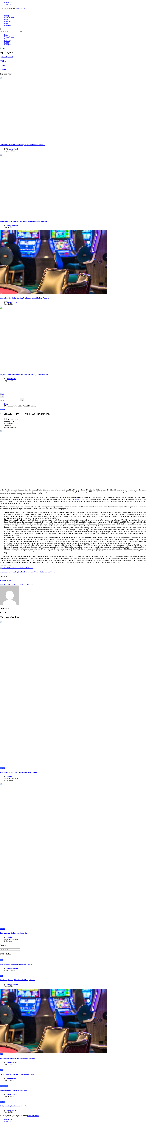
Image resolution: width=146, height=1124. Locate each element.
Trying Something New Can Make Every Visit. (14, 1106)
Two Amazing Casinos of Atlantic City (14, 933)
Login (18, 8)
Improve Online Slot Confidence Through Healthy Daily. (17, 1074)
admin (9, 776)
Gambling (7, 21)
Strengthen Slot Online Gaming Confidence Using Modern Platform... (25, 298)
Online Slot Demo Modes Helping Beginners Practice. (16, 964)
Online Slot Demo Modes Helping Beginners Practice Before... (22, 145)
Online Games (9, 17)
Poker (6, 19)
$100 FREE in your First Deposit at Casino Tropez (18, 772)
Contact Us (8, 3)
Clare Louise (11, 1110)
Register (23, 8)
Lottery (6, 16)
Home (6, 404)
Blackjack (7, 25)
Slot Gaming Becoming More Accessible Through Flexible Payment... (25, 221)
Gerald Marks (12, 302)
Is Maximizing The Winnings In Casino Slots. (13, 1090)
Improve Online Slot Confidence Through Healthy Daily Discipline (24, 374)
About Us (7, 4)
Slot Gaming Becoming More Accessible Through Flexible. (17, 980)
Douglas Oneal (12, 149)
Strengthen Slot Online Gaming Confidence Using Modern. (17, 1058)
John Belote (11, 379)
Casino (6, 23)
